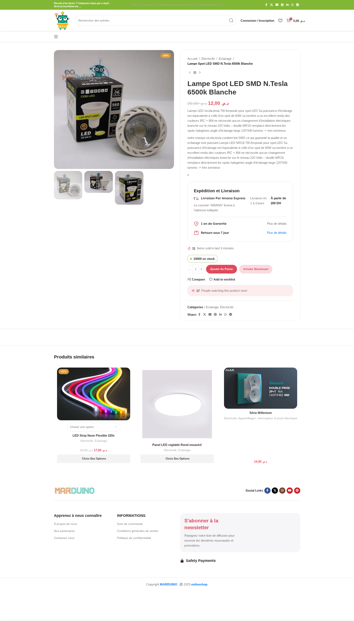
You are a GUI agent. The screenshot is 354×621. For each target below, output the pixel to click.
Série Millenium (260, 412)
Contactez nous (64, 538)
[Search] (231, 20)
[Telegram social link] (297, 5)
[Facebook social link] (266, 5)
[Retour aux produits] (194, 72)
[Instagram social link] (282, 490)
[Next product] (199, 72)
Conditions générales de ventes (137, 531)
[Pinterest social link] (282, 5)
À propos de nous (65, 523)
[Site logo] (62, 20)
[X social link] (271, 5)
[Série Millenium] (260, 388)
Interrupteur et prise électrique (277, 418)
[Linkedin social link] (287, 5)
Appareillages (247, 418)
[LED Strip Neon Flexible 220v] (93, 394)
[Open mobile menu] (56, 36)
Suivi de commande (130, 523)
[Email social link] (277, 5)
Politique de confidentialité (134, 538)
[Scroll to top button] (11, 592)
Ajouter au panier (221, 269)
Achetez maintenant (255, 269)
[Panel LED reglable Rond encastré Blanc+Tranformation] (177, 404)
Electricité (208, 58)
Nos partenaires (64, 531)
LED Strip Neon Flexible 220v (93, 435)
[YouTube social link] (290, 490)
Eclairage (225, 58)
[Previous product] (189, 72)
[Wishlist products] (280, 20)
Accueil (192, 58)
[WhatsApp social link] (292, 5)
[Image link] (74, 490)
